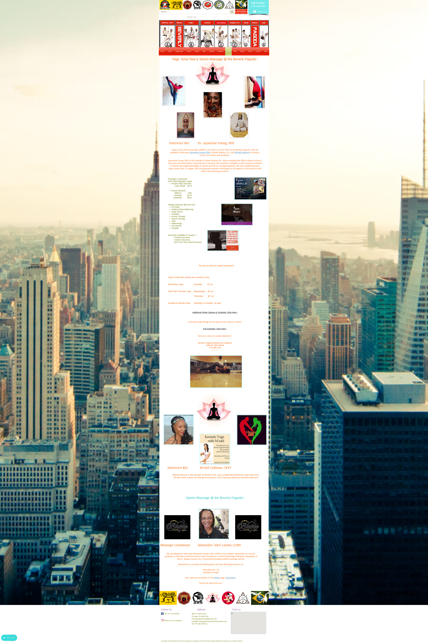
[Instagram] (162, 620)
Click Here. (231, 577)
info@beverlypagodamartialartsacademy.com (209, 621)
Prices (217, 577)
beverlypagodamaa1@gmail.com (204, 619)
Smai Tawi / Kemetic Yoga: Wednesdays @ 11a (190, 291)
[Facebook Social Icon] (162, 613)
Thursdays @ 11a (191, 296)
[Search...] (232, 12)
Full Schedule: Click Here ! (215, 329)
